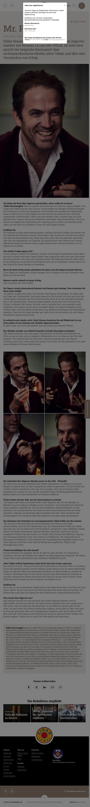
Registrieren (29, 25)
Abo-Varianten (30, 31)
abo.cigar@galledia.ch (57, 40)
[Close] (64, 5)
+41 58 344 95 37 (36, 40)
